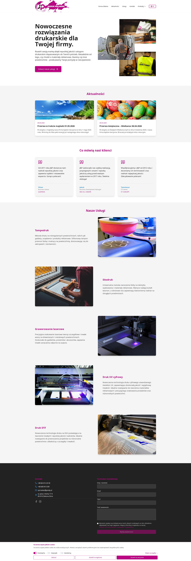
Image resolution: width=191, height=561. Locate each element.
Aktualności (115, 6)
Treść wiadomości (103, 507)
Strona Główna (103, 6)
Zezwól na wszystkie (137, 557)
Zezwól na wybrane (95, 557)
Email (99, 491)
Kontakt (132, 6)
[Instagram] (40, 501)
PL (153, 6)
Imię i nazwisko (102, 483)
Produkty (141, 6)
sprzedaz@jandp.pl (45, 490)
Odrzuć (53, 557)
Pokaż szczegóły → (151, 553)
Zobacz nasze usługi (46, 69)
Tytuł (98, 499)
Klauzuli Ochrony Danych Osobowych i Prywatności (116, 527)
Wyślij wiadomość (126, 532)
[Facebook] (36, 501)
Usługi (124, 6)
